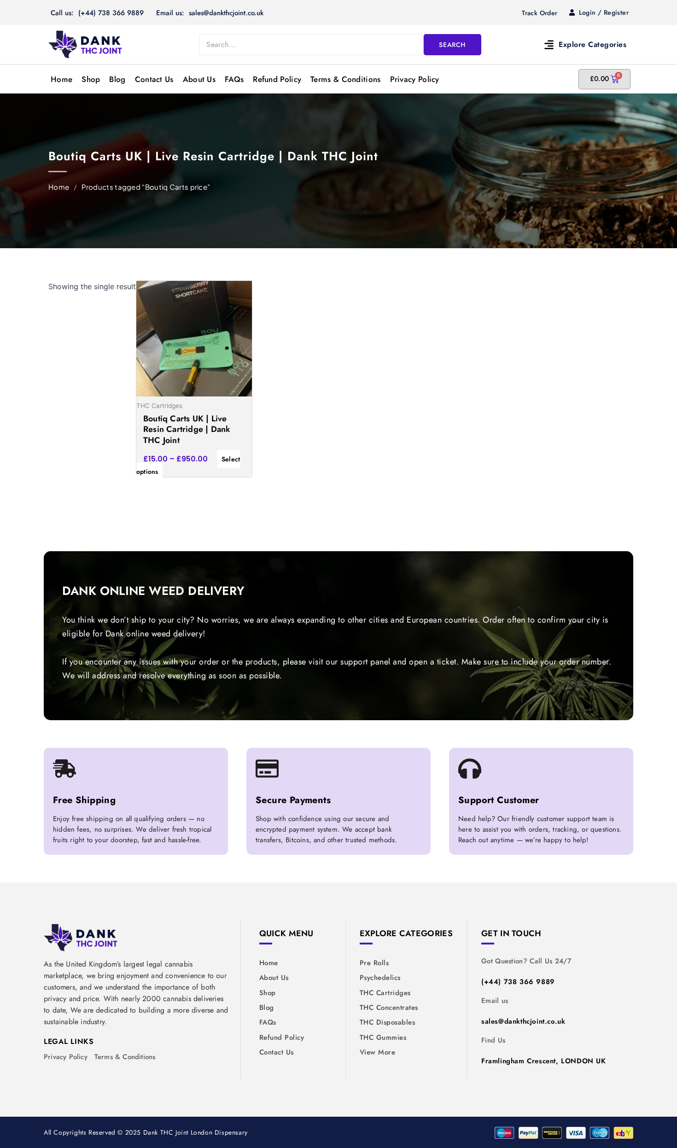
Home (61, 79)
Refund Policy (277, 79)
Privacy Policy (414, 79)
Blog (117, 79)
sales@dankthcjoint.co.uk (523, 1021)
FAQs (234, 79)
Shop (91, 79)
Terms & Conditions (345, 79)
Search (452, 44)
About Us (199, 79)
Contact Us (154, 79)
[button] (560, 44)
